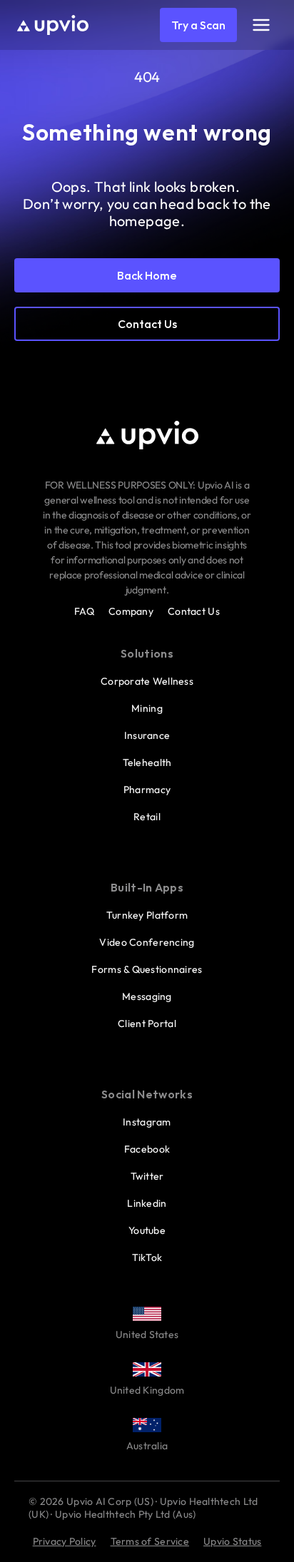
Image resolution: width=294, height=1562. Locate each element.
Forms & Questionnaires (146, 969)
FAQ (84, 611)
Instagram (147, 1122)
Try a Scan (198, 25)
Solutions (147, 653)
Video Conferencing (146, 942)
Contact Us (194, 611)
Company (130, 611)
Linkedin (146, 1203)
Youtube (147, 1230)
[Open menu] (261, 25)
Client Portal (147, 1023)
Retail (147, 816)
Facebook (147, 1149)
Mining (147, 708)
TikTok (147, 1257)
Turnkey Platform (147, 915)
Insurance (147, 735)
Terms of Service (150, 1541)
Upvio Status (232, 1541)
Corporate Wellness (147, 681)
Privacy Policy (64, 1541)
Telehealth (147, 762)
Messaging (147, 996)
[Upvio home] (52, 25)
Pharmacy (147, 789)
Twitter (147, 1176)
